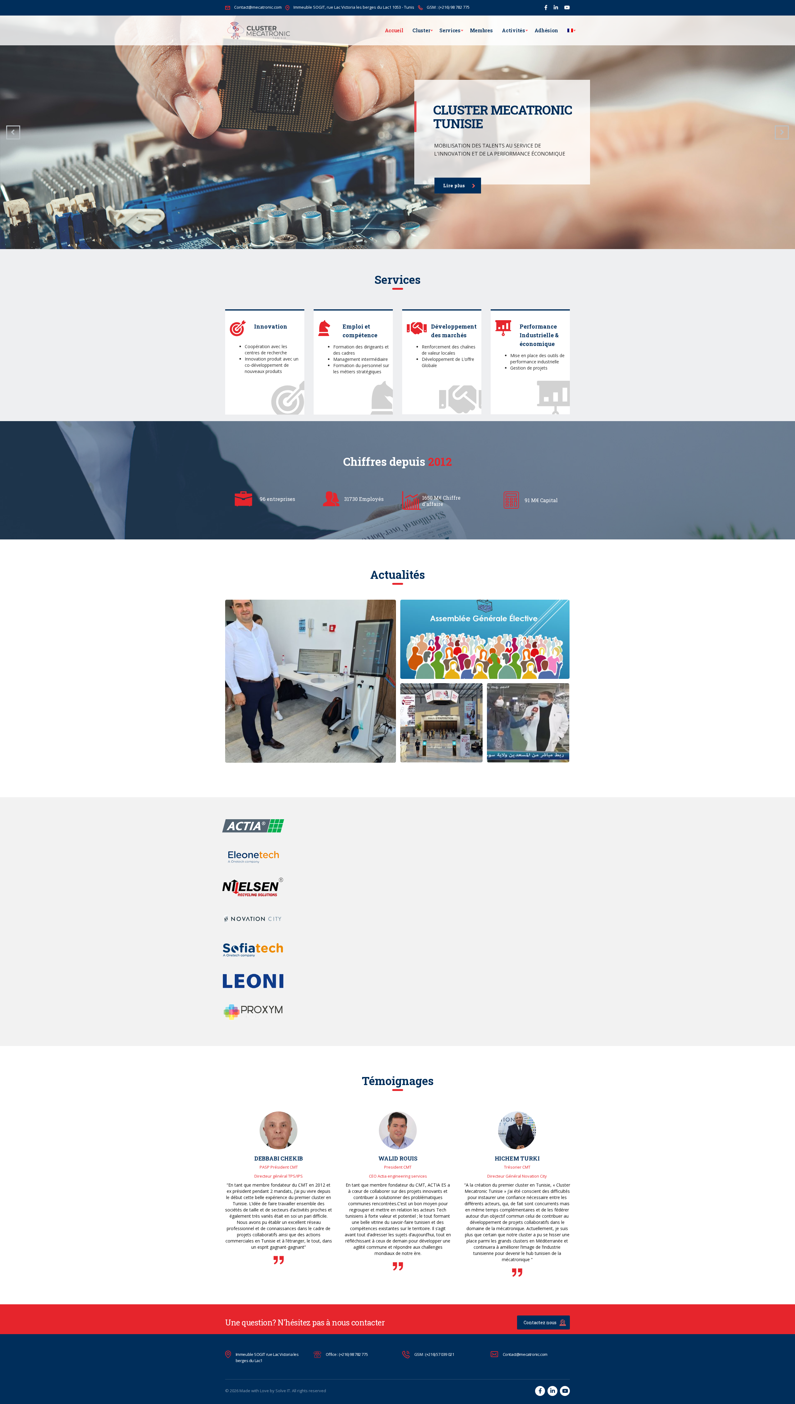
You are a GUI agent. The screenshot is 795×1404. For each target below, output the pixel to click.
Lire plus (454, 185)
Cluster (421, 30)
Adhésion (546, 30)
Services (449, 30)
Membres (481, 30)
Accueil (394, 30)
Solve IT (282, 1390)
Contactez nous (540, 1322)
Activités (513, 30)
